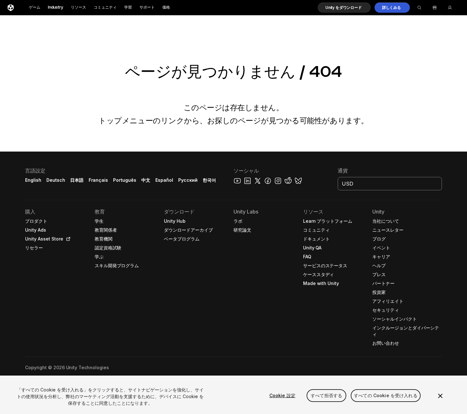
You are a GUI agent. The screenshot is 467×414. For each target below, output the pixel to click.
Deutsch (55, 180)
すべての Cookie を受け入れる (385, 395)
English (33, 180)
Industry (55, 7)
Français (98, 180)
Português (124, 180)
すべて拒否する (326, 395)
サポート (147, 7)
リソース (78, 7)
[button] (344, 8)
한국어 (209, 180)
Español (164, 180)
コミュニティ (105, 7)
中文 (145, 180)
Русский (188, 180)
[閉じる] (440, 396)
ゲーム (34, 7)
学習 (128, 7)
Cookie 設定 (282, 395)
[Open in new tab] (67, 238)
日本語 (77, 180)
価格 (166, 7)
